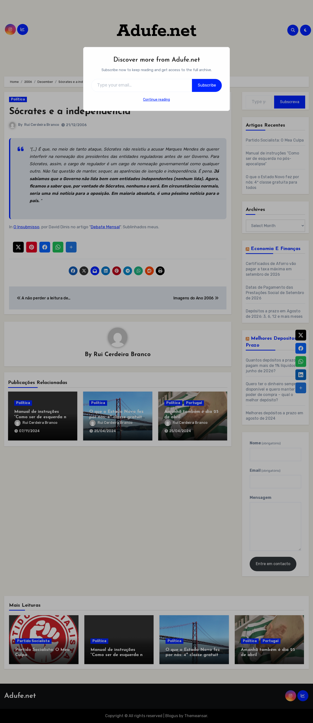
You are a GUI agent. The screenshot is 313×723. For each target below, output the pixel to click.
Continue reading (156, 100)
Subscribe (207, 85)
